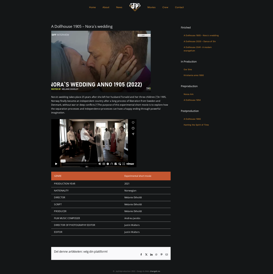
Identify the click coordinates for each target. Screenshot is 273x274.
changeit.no (155, 271)
